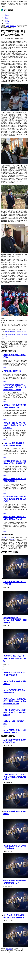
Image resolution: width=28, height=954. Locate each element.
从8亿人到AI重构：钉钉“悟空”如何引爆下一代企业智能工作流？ (15, 658)
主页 (7, 26)
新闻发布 (12, 539)
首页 (4, 14)
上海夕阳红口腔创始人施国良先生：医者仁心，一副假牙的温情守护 (14, 712)
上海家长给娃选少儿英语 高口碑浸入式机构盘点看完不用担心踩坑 (14, 777)
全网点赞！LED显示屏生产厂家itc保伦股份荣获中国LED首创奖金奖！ (14, 425)
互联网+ (5, 17)
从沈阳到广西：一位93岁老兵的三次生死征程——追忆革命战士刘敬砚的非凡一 (14, 701)
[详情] (4, 367)
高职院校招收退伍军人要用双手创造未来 (15, 332)
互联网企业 (6, 21)
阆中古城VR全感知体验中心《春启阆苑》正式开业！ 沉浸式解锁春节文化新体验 (14, 387)
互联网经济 (6, 18)
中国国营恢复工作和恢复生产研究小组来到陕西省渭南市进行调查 (14, 499)
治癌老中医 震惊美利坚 (12, 371)
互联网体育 (6, 23)
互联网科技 (6, 20)
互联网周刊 (3, 537)
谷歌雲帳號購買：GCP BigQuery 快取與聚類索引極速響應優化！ (15, 620)
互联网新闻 (6, 15)
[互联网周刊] (7, 11)
